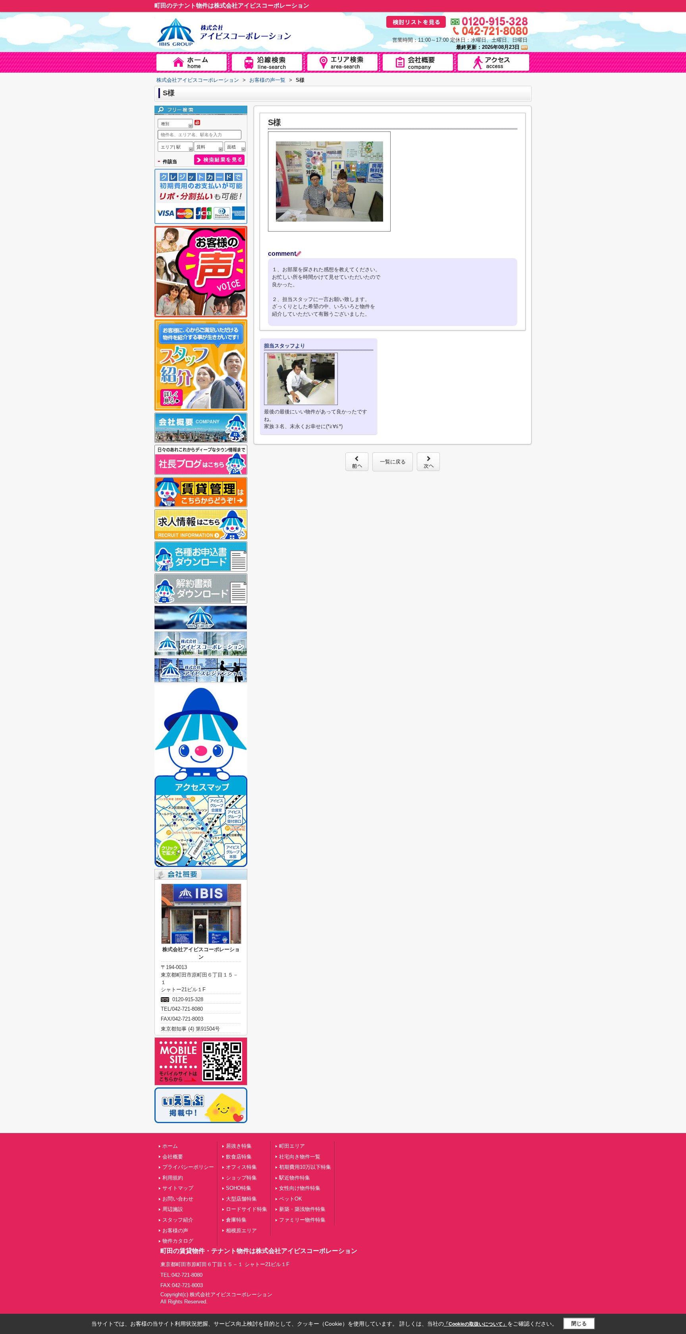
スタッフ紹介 (177, 1220)
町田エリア (292, 1146)
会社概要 (172, 1157)
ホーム (170, 1146)
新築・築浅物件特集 (302, 1209)
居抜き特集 (239, 1146)
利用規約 (172, 1178)
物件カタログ (177, 1241)
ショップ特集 (241, 1178)
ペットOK (290, 1199)
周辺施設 (172, 1209)
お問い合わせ (177, 1199)
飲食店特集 (239, 1157)
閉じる (579, 1323)
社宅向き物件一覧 (299, 1157)
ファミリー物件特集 (302, 1220)
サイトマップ (177, 1188)
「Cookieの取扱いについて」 (475, 1324)
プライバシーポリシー (188, 1167)
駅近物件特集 (294, 1178)
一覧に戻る (393, 462)
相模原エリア (241, 1231)
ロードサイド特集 (246, 1209)
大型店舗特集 (241, 1199)
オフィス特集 (241, 1167)
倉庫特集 (236, 1220)
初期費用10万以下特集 (305, 1167)
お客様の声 (175, 1231)
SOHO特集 (238, 1188)
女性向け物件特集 (299, 1188)
